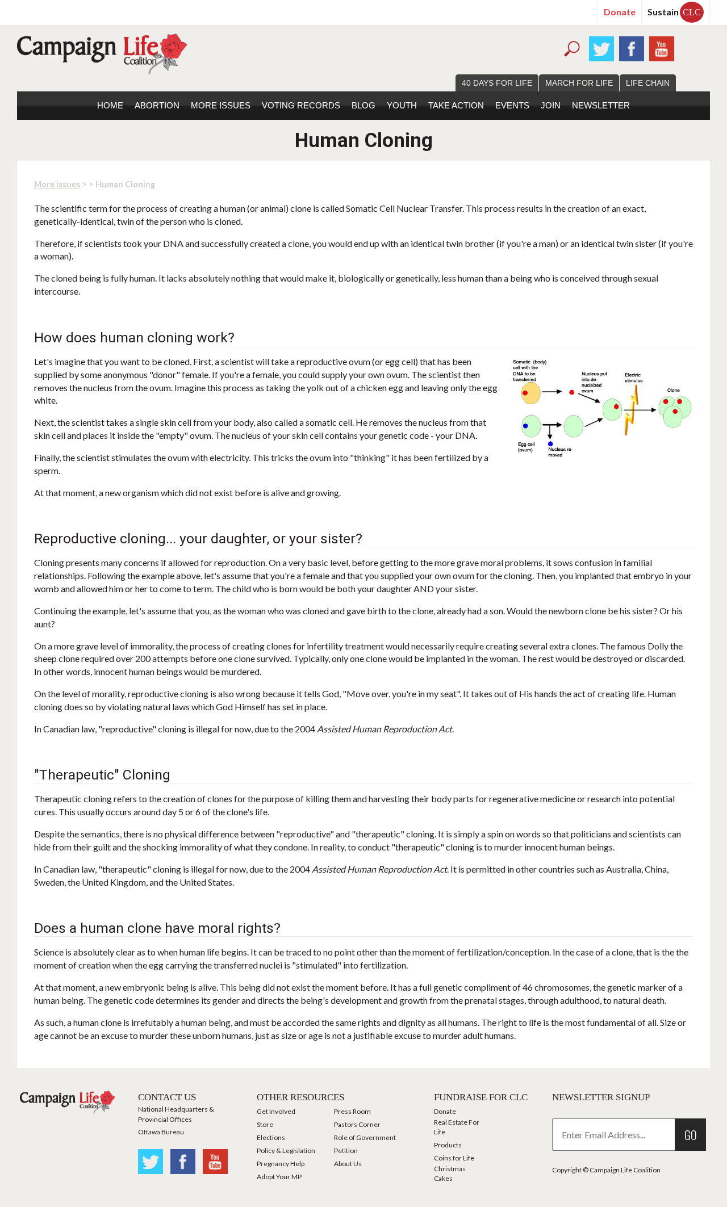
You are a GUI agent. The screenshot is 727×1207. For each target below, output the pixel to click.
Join (551, 105)
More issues (220, 105)
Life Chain (648, 82)
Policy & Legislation (286, 1150)
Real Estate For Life (456, 1127)
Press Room (352, 1111)
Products (448, 1145)
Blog (363, 105)
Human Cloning (125, 184)
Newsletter (601, 105)
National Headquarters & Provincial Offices (176, 1114)
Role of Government (365, 1137)
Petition (346, 1150)
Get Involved (276, 1111)
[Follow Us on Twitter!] (601, 47)
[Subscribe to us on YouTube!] (661, 47)
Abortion (157, 105)
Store (265, 1124)
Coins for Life (454, 1158)
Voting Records (301, 105)
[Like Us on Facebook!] (631, 47)
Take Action (456, 105)
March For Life (579, 82)
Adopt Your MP (279, 1176)
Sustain (674, 11)
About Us (348, 1163)
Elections (271, 1137)
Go (690, 1134)
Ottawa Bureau (161, 1132)
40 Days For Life (497, 82)
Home (110, 105)
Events (512, 105)
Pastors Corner (357, 1124)
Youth (402, 105)
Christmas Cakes (450, 1173)
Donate (620, 11)
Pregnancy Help (280, 1163)
